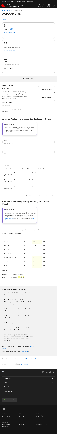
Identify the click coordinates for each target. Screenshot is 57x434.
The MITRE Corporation (27, 365)
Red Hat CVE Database (7, 10)
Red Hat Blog (39, 415)
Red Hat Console (21, 1)
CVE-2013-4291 (18, 10)
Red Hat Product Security (32, 359)
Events (37, 413)
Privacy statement (6, 424)
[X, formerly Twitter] (54, 373)
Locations (4, 415)
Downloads (13, 1)
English (43, 6)
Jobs (20, 413)
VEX (3, 19)
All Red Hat (49, 6)
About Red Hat (5, 413)
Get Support (30, 1)
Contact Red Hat (22, 415)
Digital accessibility (6, 426)
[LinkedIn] (43, 373)
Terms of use (21, 424)
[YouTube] (47, 373)
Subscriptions (5, 1)
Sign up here (25, 351)
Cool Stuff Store (22, 416)
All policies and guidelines (41, 424)
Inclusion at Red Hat (6, 416)
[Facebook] (50, 373)
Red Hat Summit (39, 416)
